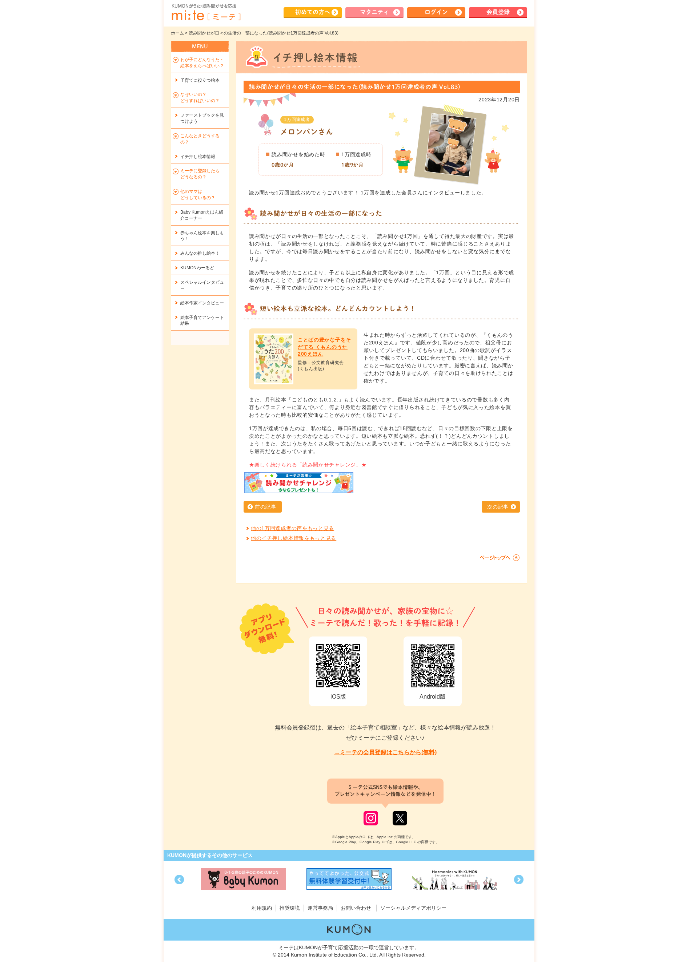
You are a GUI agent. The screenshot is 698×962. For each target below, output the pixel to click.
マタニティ (374, 12)
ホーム (177, 33)
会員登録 (498, 12)
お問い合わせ (356, 908)
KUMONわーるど (197, 267)
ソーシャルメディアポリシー (413, 908)
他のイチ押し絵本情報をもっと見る (293, 538)
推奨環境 (290, 908)
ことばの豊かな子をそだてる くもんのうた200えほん (324, 347)
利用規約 (262, 908)
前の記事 (265, 507)
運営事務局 (320, 908)
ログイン (436, 12)
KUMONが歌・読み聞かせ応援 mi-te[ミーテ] (206, 12)
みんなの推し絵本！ (200, 253)
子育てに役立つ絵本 (200, 80)
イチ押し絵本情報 (197, 156)
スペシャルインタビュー (202, 285)
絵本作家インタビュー (202, 303)
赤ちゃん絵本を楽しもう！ (202, 236)
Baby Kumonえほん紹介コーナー (201, 215)
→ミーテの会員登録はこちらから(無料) (385, 752)
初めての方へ (312, 12)
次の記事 (498, 507)
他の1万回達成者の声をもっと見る (292, 528)
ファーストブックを (202, 118)
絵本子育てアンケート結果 (202, 320)
